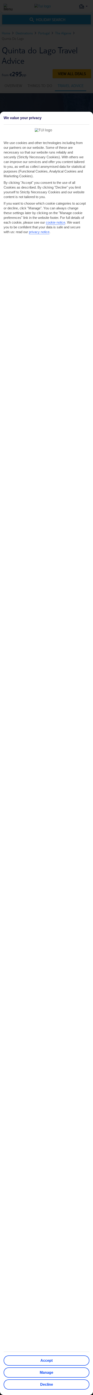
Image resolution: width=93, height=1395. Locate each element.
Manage (46, 1372)
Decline (46, 1384)
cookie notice (55, 222)
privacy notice (39, 232)
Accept (46, 1360)
